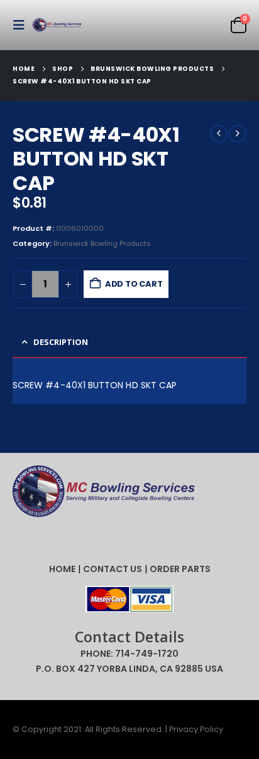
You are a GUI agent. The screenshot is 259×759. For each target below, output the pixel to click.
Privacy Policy (196, 729)
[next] (237, 133)
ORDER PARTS (180, 569)
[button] (23, 25)
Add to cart (134, 284)
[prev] (219, 133)
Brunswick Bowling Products (102, 243)
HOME (62, 569)
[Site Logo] (58, 25)
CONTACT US (112, 569)
